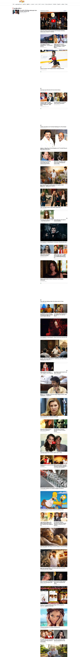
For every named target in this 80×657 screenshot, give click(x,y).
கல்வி (39, 4)
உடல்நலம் (32, 4)
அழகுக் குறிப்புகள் (18, 4)
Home (13, 4)
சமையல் (42, 4)
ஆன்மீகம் (24, 4)
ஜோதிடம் (59, 4)
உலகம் (36, 4)
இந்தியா (28, 4)
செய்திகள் (54, 4)
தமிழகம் (62, 4)
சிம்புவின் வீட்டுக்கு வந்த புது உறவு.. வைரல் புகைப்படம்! (28, 11)
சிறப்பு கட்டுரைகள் (48, 4)
